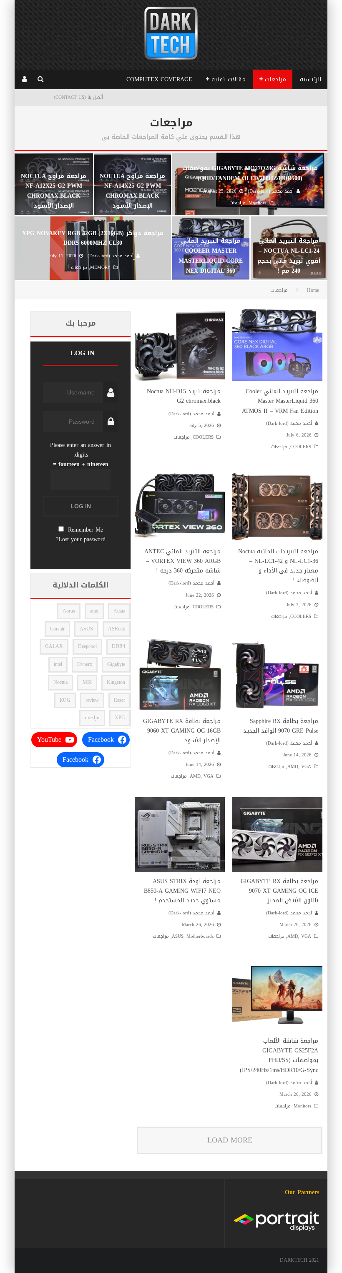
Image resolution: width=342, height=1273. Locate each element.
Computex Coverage (159, 79)
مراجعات (275, 79)
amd (94, 610)
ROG (65, 700)
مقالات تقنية (228, 79)
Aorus (69, 610)
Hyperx (84, 664)
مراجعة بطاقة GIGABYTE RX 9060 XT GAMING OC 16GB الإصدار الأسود (182, 731)
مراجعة (92, 717)
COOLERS (300, 446)
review (92, 700)
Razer (119, 700)
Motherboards (200, 936)
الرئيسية (310, 79)
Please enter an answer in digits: (80, 449)
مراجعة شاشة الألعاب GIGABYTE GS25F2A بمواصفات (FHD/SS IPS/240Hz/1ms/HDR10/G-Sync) (279, 1055)
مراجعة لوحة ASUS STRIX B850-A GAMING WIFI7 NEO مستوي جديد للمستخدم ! (182, 891)
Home (313, 290)
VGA (306, 766)
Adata (119, 610)
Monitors (302, 1106)
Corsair (57, 628)
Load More (229, 1140)
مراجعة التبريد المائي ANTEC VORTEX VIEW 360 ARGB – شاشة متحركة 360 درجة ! (182, 561)
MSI (87, 682)
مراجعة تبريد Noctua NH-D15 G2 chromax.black (184, 396)
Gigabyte (116, 664)
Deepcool (87, 646)
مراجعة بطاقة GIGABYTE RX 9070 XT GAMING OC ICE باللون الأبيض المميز (279, 891)
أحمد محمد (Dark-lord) (289, 423)
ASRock (116, 628)
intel (58, 664)
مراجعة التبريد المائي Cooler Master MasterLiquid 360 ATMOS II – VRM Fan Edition (280, 401)
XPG (120, 717)
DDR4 (118, 646)
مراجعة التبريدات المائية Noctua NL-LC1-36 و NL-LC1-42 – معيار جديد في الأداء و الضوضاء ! (278, 566)
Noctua (60, 682)
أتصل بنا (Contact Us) (78, 97)
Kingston (116, 682)
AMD (292, 766)
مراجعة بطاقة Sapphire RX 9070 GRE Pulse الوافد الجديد (280, 726)
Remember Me (85, 530)
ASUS (178, 936)
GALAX (54, 646)
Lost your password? (81, 539)
